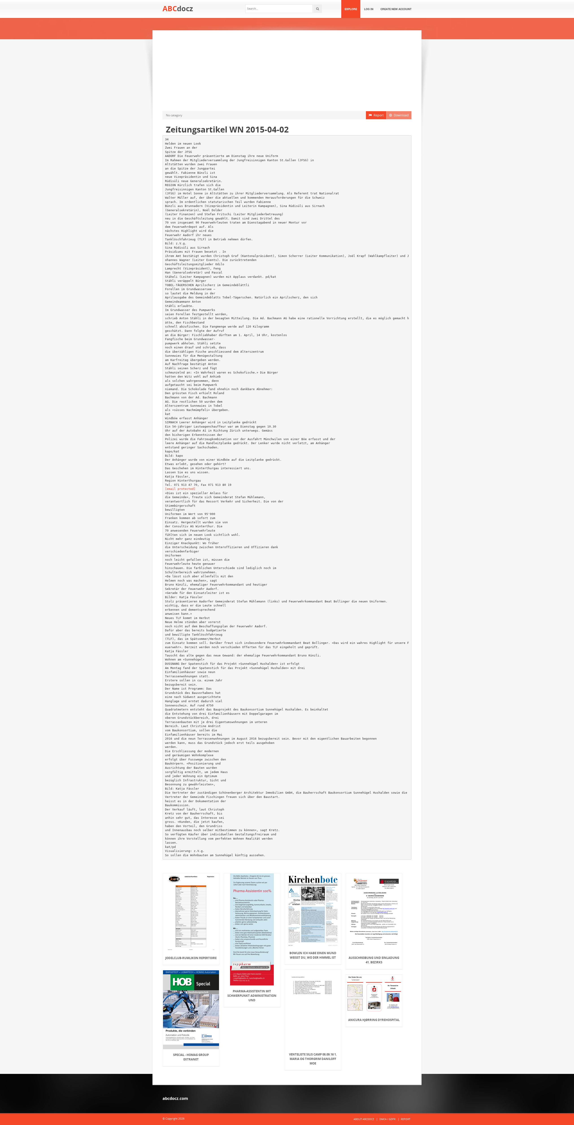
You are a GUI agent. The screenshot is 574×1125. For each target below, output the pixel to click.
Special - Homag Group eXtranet (191, 1057)
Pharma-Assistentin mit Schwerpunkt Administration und (251, 995)
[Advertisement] (287, 70)
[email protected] (180, 489)
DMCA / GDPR (387, 1119)
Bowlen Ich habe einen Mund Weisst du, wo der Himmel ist (312, 955)
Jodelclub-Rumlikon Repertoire (191, 958)
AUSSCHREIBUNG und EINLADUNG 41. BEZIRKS (374, 960)
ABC (178, 8)
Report (378, 115)
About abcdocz (364, 1119)
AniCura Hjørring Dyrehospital (374, 1020)
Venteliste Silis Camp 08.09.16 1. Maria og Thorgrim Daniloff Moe (313, 1058)
